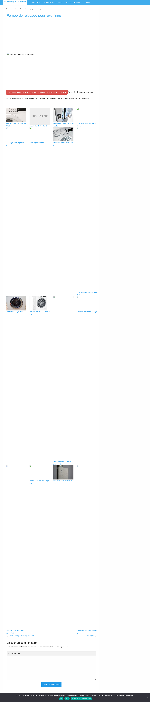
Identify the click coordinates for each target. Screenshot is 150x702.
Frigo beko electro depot (38, 126)
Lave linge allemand (37, 142)
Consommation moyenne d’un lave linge (62, 462)
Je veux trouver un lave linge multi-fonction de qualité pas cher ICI (37, 92)
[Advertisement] (51, 35)
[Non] (147, 697)
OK (61, 699)
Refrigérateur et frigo (53, 3)
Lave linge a (90, 636)
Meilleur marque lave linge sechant (21, 636)
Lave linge (36, 3)
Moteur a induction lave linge (87, 311)
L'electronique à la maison (15, 1)
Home (8, 9)
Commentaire (16, 653)
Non (67, 699)
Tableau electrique (72, 3)
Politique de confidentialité (81, 699)
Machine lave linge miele (14, 311)
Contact (87, 3)
